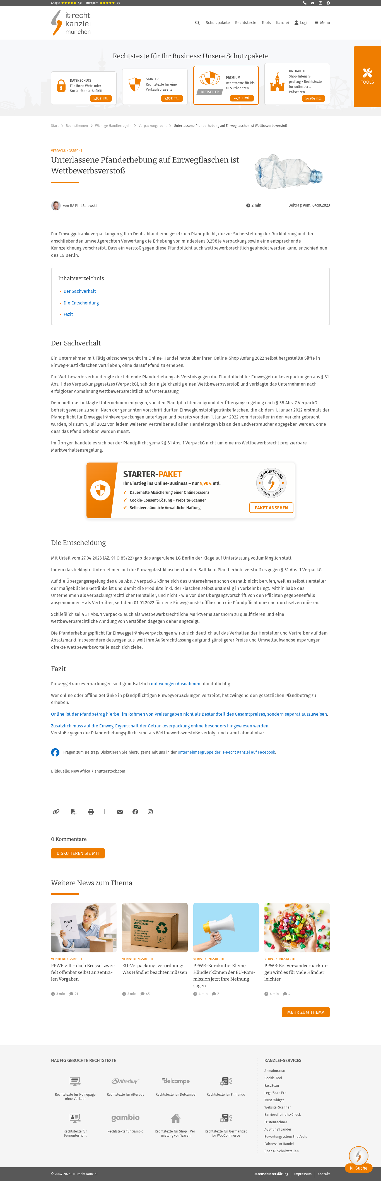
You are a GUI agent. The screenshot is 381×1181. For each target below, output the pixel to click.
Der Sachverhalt (80, 291)
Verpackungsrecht (153, 126)
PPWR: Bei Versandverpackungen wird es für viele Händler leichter (296, 972)
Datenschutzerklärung (271, 1174)
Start (55, 126)
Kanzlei (282, 22)
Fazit (68, 314)
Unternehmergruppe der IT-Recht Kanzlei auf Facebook (226, 752)
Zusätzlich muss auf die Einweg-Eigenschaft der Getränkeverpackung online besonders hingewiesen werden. (160, 726)
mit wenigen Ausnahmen (175, 683)
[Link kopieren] (55, 811)
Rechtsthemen (77, 126)
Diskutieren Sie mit (78, 853)
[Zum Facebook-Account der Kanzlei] (135, 811)
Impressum (303, 1174)
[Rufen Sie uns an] (305, 3)
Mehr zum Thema (305, 1012)
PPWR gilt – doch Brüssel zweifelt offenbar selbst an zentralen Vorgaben (83, 972)
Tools (266, 22)
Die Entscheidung (81, 303)
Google (66, 3)
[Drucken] (90, 811)
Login (305, 22)
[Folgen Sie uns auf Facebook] (328, 3)
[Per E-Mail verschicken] (119, 811)
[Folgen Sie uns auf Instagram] (320, 3)
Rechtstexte (245, 22)
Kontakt (324, 1174)
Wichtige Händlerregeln (113, 126)
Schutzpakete (218, 22)
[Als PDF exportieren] (73, 811)
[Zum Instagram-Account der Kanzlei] (150, 811)
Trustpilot (103, 3)
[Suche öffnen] (197, 22)
